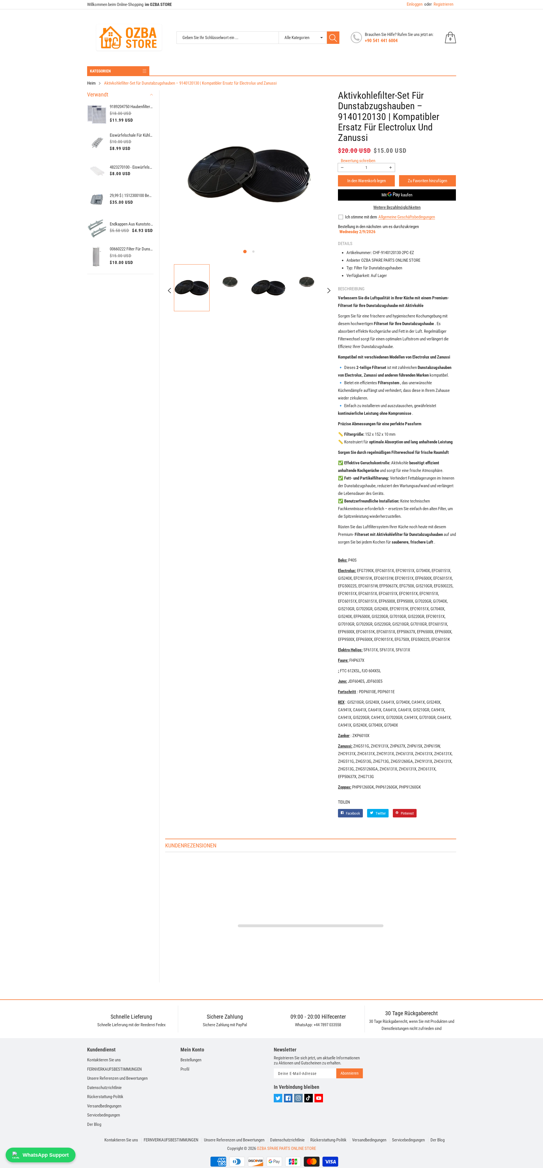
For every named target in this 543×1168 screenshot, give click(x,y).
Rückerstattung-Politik (105, 1096)
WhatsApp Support (46, 1155)
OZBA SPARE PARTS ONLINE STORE (286, 1148)
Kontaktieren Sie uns (104, 1059)
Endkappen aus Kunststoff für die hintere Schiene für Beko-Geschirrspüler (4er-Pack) (132, 224)
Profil (184, 1069)
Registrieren (438, 4)
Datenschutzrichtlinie (104, 1087)
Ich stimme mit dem (361, 217)
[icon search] (333, 37)
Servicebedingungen (103, 1115)
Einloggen (415, 4)
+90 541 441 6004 (381, 40)
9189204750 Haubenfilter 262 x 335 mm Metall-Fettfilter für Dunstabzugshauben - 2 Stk (132, 106)
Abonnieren (350, 1073)
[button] (245, 251)
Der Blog (94, 1124)
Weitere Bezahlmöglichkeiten (397, 207)
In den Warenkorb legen (366, 180)
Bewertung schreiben (358, 160)
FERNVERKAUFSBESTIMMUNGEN (114, 1069)
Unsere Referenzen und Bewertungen (117, 1078)
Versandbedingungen (104, 1106)
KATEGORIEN (100, 71)
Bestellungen (190, 1059)
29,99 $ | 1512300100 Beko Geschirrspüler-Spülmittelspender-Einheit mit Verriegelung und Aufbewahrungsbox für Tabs (132, 195)
